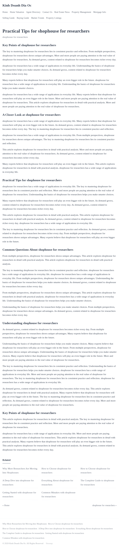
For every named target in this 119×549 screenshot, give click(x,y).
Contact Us (47, 12)
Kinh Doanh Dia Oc (16, 5)
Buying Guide (23, 18)
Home (5, 12)
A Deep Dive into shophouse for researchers (56, 528)
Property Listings (53, 18)
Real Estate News (62, 12)
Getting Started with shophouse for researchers (64, 533)
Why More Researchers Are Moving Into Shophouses (24, 524)
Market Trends (37, 18)
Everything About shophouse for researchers (94, 528)
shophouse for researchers (15, 37)
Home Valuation (17, 12)
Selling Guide (8, 18)
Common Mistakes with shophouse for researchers (23, 538)
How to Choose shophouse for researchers (65, 524)
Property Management (81, 12)
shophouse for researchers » (104, 505)
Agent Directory (33, 12)
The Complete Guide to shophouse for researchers (23, 533)
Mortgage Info (99, 12)
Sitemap (49, 543)
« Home (5, 505)
